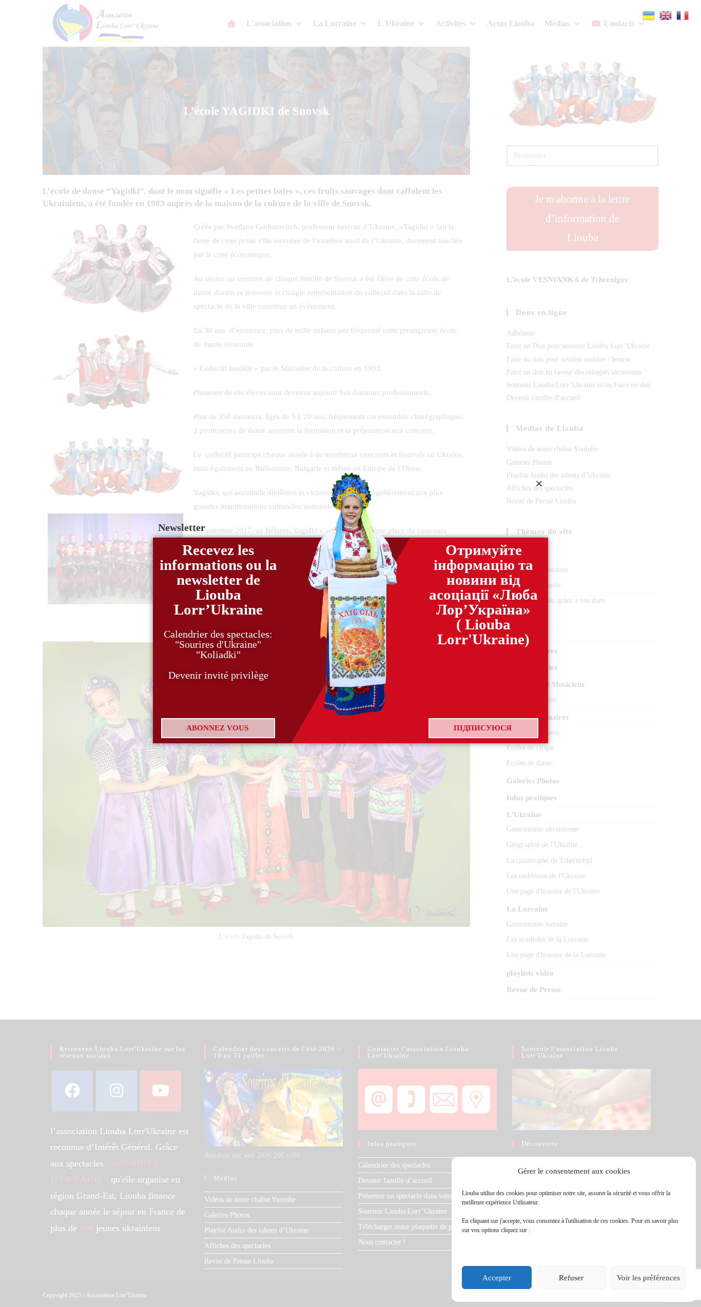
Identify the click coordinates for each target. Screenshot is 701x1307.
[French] (683, 14)
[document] (350, 653)
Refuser (571, 1278)
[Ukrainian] (649, 14)
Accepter (496, 1278)
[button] (539, 483)
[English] (666, 14)
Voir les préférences (648, 1278)
